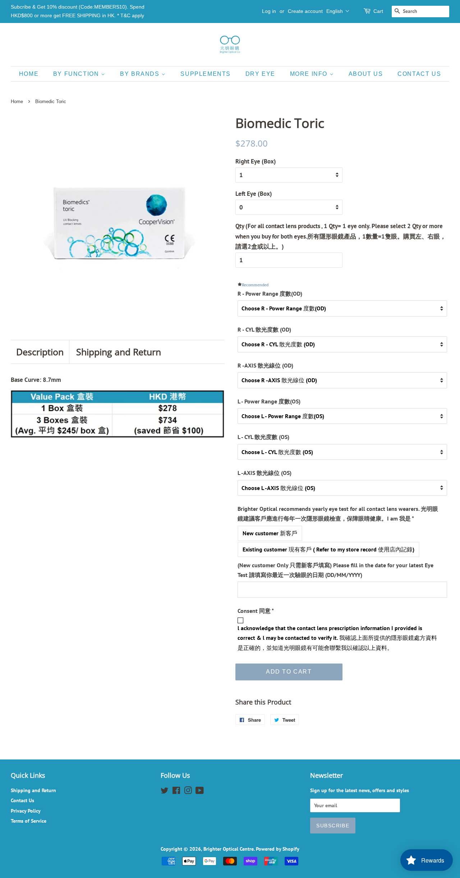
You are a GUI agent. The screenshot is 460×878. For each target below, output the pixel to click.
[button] (338, 11)
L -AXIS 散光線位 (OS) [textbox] (264, 472)
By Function (77, 74)
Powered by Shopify (277, 848)
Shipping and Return (118, 352)
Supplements (205, 74)
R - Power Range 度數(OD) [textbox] (270, 293)
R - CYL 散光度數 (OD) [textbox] (264, 329)
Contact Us (419, 74)
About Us (366, 74)
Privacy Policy (26, 810)
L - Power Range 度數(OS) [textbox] (269, 401)
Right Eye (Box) (255, 161)
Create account (305, 11)
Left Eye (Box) (253, 194)
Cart (378, 11)
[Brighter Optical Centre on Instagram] (188, 791)
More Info (310, 74)
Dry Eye (260, 74)
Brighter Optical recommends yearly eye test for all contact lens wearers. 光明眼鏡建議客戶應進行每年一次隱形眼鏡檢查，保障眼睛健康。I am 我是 (338, 513)
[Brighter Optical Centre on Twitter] (165, 791)
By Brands (140, 74)
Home (28, 74)
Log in (269, 11)
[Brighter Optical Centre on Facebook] (176, 791)
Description (40, 352)
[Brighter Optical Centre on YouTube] (200, 791)
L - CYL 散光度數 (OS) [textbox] (263, 436)
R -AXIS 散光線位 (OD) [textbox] (265, 365)
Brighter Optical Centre (228, 848)
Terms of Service (28, 820)
